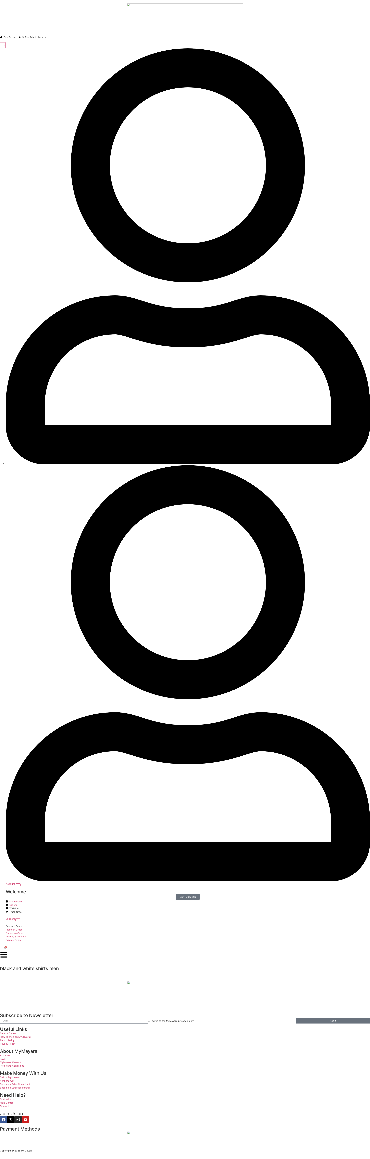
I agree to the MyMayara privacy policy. (172, 1020)
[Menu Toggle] (3, 45)
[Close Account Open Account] (18, 884)
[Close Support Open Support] (17, 919)
